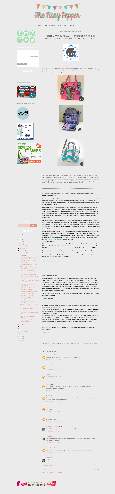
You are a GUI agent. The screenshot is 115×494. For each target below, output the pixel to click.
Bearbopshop (56, 490)
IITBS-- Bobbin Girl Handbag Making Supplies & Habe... (27, 298)
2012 (20, 341)
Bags (84, 343)
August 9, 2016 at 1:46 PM (53, 442)
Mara (47, 457)
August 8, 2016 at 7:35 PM (53, 401)
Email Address (21, 58)
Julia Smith (49, 395)
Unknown (49, 374)
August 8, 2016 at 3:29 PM (53, 390)
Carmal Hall (49, 436)
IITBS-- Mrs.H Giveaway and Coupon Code (27, 284)
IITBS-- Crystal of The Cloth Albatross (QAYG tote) (27, 294)
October (22, 250)
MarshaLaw (49, 447)
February (22, 331)
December (23, 246)
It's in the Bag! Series (91, 343)
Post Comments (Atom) (56, 472)
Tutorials (45, 345)
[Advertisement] (28, 192)
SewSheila (49, 355)
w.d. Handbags (66, 68)
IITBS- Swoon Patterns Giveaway (28, 264)
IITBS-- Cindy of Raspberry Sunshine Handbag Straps (27, 271)
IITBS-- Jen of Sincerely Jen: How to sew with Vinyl (29, 257)
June (21, 326)
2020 (20, 234)
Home (39, 25)
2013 (20, 338)
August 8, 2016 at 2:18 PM (53, 369)
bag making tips (78, 343)
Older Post (96, 469)
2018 (20, 239)
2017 (20, 241)
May (21, 328)
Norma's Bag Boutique (52, 426)
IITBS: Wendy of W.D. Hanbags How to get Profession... (28, 267)
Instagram (58, 182)
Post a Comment (48, 465)
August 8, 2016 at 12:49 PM (53, 359)
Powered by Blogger (64, 490)
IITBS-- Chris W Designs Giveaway (29, 274)
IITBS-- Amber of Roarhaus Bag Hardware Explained (28, 288)
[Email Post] (59, 345)
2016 (20, 244)
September (23, 252)
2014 (20, 336)
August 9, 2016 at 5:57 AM (53, 421)
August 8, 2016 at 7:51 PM (53, 411)
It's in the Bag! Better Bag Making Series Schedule (28, 320)
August (22, 255)
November (23, 248)
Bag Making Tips (50, 25)
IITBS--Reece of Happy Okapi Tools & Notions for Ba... (29, 281)
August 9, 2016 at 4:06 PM (53, 462)
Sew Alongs (73, 25)
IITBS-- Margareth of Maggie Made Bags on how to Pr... (29, 313)
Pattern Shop (62, 25)
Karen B (48, 384)
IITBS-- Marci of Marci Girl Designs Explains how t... (29, 261)
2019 (20, 237)
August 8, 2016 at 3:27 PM (53, 379)
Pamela (48, 364)
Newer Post (46, 469)
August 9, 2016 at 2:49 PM (53, 452)
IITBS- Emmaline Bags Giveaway (28, 291)
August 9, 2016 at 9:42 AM (53, 431)
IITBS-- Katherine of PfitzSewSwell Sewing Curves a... (29, 277)
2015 (20, 334)
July (21, 324)
